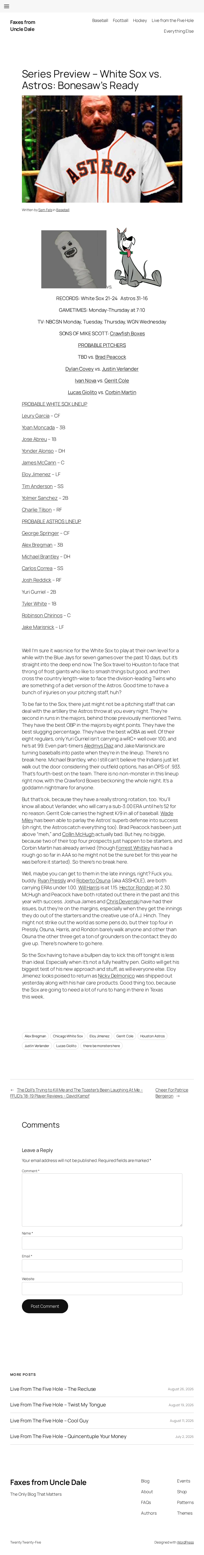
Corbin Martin (120, 392)
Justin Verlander (120, 368)
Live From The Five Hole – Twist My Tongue (58, 1404)
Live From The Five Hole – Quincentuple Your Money (68, 1436)
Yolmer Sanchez (40, 497)
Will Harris (89, 887)
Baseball (62, 209)
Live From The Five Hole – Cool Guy (49, 1420)
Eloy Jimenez (36, 474)
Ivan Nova (85, 380)
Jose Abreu (34, 439)
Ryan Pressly (52, 880)
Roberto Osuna (93, 880)
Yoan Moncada (38, 427)
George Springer (40, 533)
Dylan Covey (79, 368)
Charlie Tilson (37, 509)
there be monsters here (101, 1045)
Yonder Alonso (38, 450)
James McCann (39, 462)
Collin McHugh (78, 834)
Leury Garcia (36, 415)
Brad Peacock (110, 356)
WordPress (185, 1542)
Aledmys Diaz (99, 745)
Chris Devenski (123, 901)
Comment (31, 1170)
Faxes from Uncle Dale (22, 25)
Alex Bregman (37, 544)
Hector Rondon (136, 887)
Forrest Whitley (133, 847)
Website (28, 1278)
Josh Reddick (36, 579)
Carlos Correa (37, 568)
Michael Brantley (40, 556)
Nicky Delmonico (116, 975)
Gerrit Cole (116, 380)
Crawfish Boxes (127, 333)
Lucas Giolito (82, 392)
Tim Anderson (37, 486)
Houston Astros (152, 1036)
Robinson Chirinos (42, 615)
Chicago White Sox (68, 1036)
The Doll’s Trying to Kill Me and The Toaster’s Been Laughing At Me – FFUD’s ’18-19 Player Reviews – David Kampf (76, 1093)
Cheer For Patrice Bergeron (171, 1093)
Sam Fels (45, 209)
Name (27, 1233)
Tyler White (34, 603)
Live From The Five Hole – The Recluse (53, 1389)
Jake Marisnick (38, 627)
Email (27, 1256)
